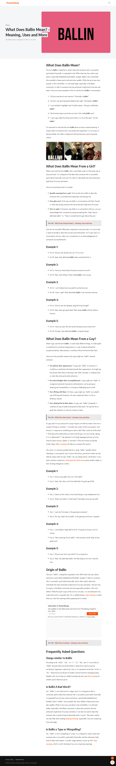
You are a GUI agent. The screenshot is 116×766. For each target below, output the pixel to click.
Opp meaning (90, 595)
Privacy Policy (10, 760)
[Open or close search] (109, 2)
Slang (8, 25)
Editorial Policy (20, 760)
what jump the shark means (75, 460)
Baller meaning (61, 444)
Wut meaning (92, 676)
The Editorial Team (11, 40)
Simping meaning (72, 718)
